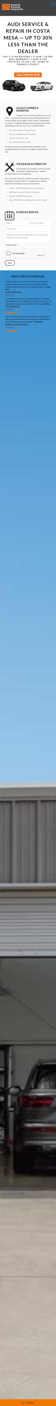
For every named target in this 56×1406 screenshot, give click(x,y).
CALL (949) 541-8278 (28, 74)
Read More (46, 304)
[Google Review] (12, 310)
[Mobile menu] (52, 4)
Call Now (29, 1402)
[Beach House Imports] (12, 7)
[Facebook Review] (10, 295)
